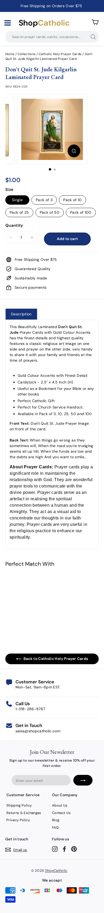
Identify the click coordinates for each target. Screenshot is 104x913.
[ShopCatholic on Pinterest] (74, 849)
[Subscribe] (83, 780)
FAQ (55, 827)
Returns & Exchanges (23, 813)
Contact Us (61, 813)
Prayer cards (67, 467)
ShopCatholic (56, 870)
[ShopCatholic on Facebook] (64, 849)
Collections (27, 54)
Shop (44, 23)
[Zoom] (73, 150)
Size (9, 189)
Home (9, 54)
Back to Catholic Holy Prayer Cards (55, 658)
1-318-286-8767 (30, 709)
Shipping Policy (19, 805)
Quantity (14, 225)
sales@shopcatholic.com (38, 731)
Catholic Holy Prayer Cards (60, 54)
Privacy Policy (18, 820)
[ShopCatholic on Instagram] (55, 849)
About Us (60, 805)
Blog (55, 820)
